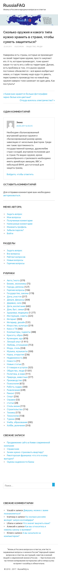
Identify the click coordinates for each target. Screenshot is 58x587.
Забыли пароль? (15, 230)
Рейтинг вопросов (16, 257)
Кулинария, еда (15, 338)
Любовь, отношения (17, 345)
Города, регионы (15, 287)
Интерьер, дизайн (16, 322)
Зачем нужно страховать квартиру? (25, 452)
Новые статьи (14, 364)
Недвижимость (15, 358)
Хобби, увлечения (16, 425)
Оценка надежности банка (20, 462)
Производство (14, 380)
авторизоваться (11, 195)
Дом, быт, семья (15, 309)
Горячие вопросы (16, 263)
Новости (11, 361)
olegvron (19, 46)
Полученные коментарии (20, 220)
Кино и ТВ (12, 329)
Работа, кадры (14, 387)
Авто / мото (13, 280)
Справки (11, 399)
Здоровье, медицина (17, 312)
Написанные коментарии (19, 224)
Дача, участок (14, 296)
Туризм (11, 419)
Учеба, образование (17, 422)
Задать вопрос (14, 214)
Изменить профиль (16, 227)
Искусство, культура (17, 325)
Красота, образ (15, 335)
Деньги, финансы (15, 300)
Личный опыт (14, 341)
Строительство (15, 409)
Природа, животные (17, 377)
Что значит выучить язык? (36, 523)
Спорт (10, 396)
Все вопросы (13, 253)
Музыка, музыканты (17, 351)
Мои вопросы (14, 217)
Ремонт (11, 393)
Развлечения (13, 390)
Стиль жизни (13, 406)
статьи (10, 403)
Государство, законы (18, 293)
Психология (13, 383)
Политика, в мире (16, 374)
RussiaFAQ (14, 5)
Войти (10, 233)
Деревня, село (14, 303)
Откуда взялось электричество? (36, 100)
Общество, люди (34, 46)
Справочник (13, 449)
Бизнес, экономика (16, 283)
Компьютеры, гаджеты (18, 332)
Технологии (13, 416)
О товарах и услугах (17, 367)
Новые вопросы (15, 260)
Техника (11, 412)
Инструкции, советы (17, 316)
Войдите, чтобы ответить (20, 174)
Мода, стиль (13, 348)
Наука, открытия (15, 354)
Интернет (12, 319)
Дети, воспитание (16, 306)
